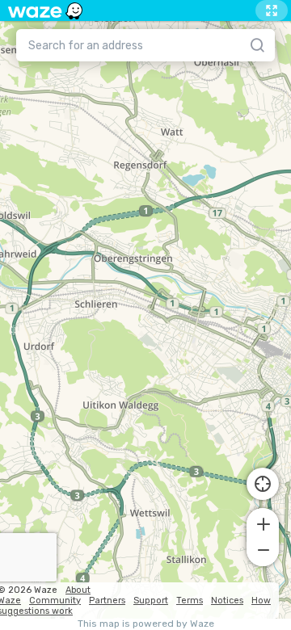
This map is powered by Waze (146, 624)
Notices (227, 600)
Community (55, 600)
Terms (189, 600)
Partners (107, 600)
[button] (263, 522)
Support (150, 600)
